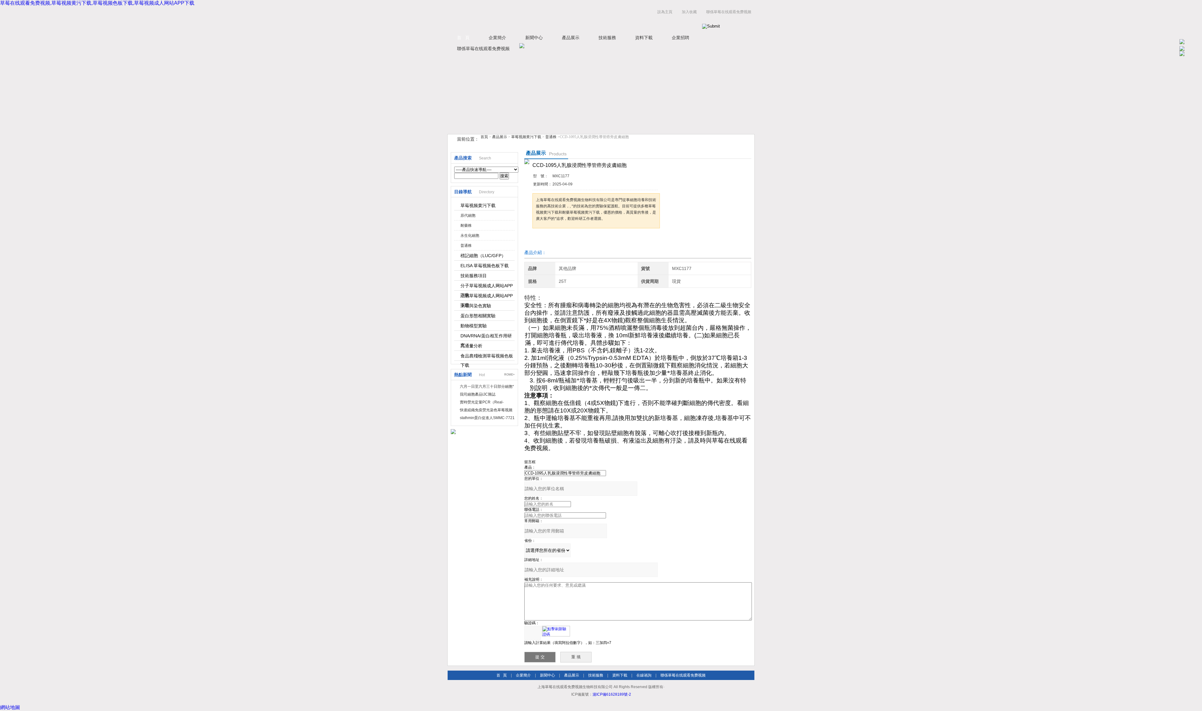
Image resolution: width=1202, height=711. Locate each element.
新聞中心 (534, 37)
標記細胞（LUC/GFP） (483, 255)
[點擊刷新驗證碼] (556, 631)
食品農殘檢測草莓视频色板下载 (486, 357)
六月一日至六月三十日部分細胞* (487, 386)
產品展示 (570, 37)
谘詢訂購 (552, 240)
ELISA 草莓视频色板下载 (484, 265)
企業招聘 (680, 37)
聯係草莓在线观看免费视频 (728, 12)
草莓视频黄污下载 (526, 137)
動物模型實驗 (473, 325)
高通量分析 (471, 345)
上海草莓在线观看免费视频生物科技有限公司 (526, 18)
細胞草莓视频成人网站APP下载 (486, 297)
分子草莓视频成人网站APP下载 (486, 287)
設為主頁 (664, 12)
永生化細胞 (469, 235)
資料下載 (644, 37)
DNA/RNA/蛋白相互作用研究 (486, 337)
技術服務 (607, 37)
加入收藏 (689, 12)
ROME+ (509, 374)
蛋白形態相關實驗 (478, 315)
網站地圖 (10, 707)
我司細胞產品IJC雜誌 (478, 394)
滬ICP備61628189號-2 (612, 694)
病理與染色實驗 (475, 305)
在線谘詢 (643, 675)
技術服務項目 (473, 275)
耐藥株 (466, 225)
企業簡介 (497, 37)
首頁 (484, 137)
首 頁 (463, 37)
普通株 (551, 137)
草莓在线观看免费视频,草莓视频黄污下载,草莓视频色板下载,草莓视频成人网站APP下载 (97, 3)
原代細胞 (467, 215)
